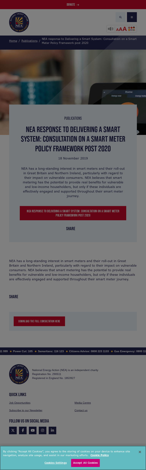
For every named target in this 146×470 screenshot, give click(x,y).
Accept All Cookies (85, 462)
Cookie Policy (99, 455)
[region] (73, 458)
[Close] (140, 452)
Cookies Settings (55, 462)
